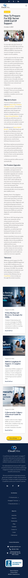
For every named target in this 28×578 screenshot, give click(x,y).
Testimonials (14, 521)
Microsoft (7, 12)
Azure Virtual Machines (12, 116)
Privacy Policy (14, 572)
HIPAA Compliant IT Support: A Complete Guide (13, 364)
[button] (26, 6)
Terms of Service (14, 570)
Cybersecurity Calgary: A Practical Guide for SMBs (13, 414)
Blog (14, 523)
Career (14, 532)
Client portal (14, 535)
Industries (14, 515)
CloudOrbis (7, 276)
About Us (14, 518)
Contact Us (14, 529)
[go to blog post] (14, 297)
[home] (5, 6)
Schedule (14, 526)
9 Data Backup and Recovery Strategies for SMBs (13, 315)
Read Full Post (9, 330)
